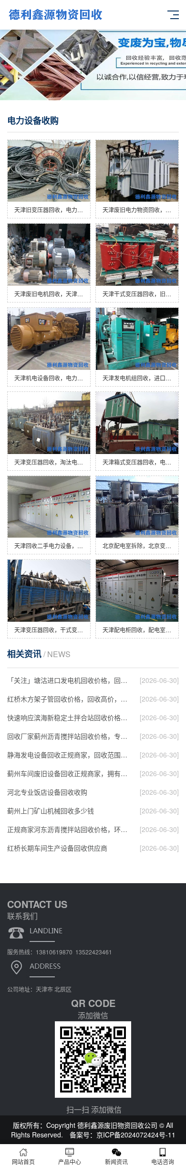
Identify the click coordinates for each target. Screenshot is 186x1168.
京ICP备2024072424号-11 (136, 1134)
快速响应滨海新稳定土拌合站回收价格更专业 (67, 717)
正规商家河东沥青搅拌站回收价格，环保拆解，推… (67, 829)
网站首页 (23, 1161)
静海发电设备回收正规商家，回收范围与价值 (67, 754)
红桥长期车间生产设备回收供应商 (57, 848)
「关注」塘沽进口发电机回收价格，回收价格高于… (67, 680)
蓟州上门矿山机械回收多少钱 (50, 810)
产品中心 (69, 1161)
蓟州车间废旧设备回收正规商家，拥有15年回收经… (67, 773)
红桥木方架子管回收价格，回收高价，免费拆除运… (67, 698)
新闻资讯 (116, 1161)
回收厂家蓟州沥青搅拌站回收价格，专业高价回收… (67, 736)
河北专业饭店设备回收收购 (47, 792)
